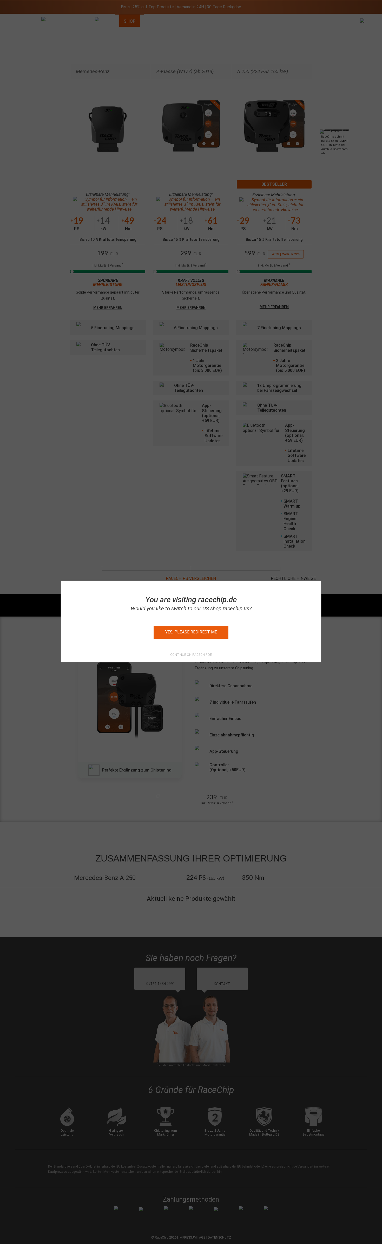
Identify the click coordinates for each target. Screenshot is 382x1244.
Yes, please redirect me (191, 632)
